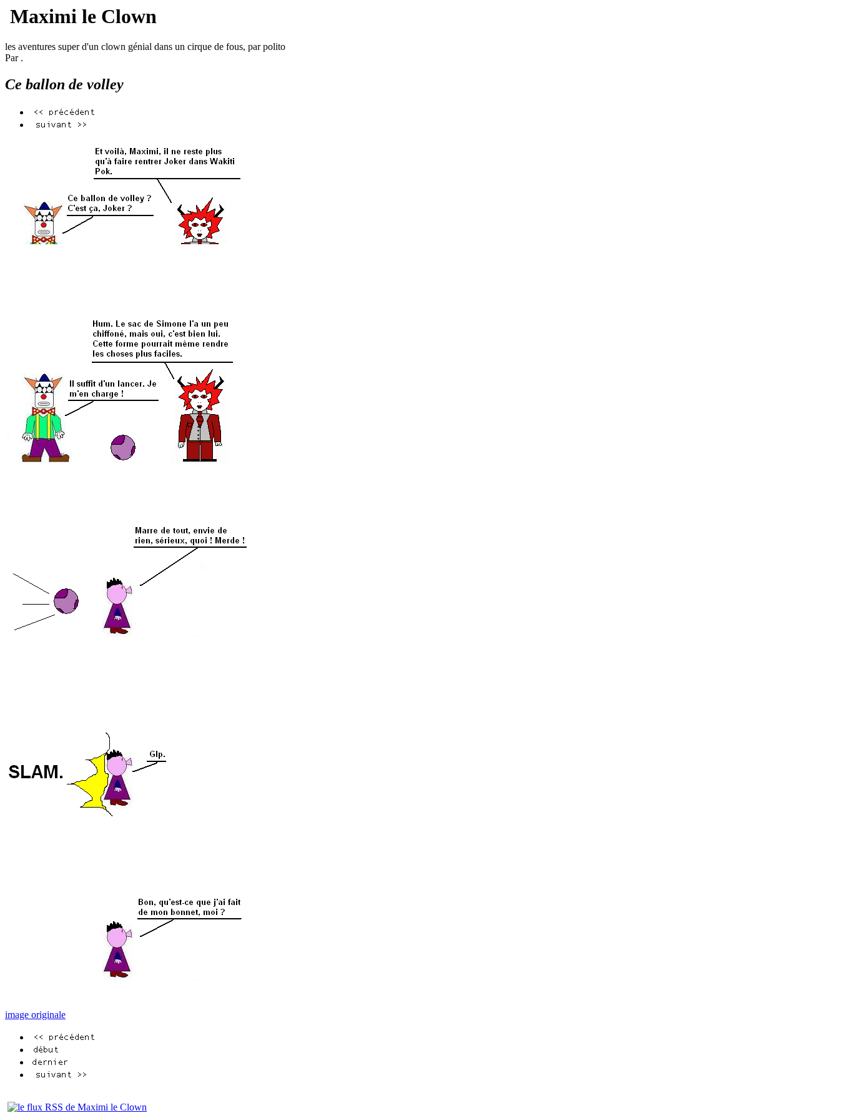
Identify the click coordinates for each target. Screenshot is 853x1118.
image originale (35, 1014)
